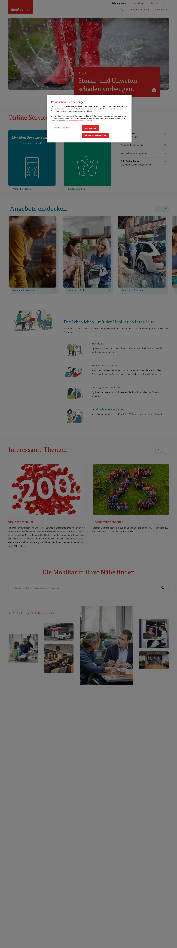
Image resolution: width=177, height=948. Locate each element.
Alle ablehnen (90, 128)
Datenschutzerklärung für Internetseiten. (82, 121)
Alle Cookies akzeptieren (95, 135)
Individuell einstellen (61, 128)
